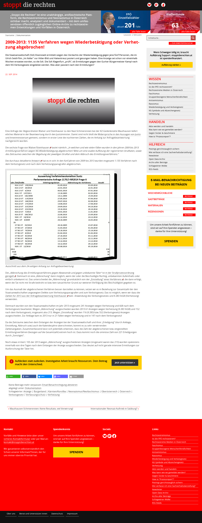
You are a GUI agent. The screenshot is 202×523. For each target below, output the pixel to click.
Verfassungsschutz (35, 394)
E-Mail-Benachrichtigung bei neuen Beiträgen (171, 182)
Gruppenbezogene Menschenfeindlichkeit (168, 97)
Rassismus (154, 103)
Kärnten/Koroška (57, 391)
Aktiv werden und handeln (161, 126)
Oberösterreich (109, 391)
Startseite (9, 35)
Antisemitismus (156, 100)
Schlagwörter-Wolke (158, 165)
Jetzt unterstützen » (125, 362)
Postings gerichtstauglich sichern (164, 149)
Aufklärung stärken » (171, 65)
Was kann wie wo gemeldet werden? (165, 129)
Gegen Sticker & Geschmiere (162, 133)
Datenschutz (57, 513)
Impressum (72, 513)
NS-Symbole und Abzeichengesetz (164, 110)
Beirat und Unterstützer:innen (33, 513)
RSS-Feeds (153, 169)
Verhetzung (54, 394)
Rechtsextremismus (158, 83)
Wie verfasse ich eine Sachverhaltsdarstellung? (170, 152)
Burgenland (40, 391)
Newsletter (154, 155)
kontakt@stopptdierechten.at (19, 442)
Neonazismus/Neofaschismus (83, 391)
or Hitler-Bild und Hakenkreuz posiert (55, 58)
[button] (13, 376)
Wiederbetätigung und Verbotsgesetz (166, 107)
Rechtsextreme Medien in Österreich (166, 90)
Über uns (11, 513)
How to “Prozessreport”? (160, 136)
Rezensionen (170, 213)
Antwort (35, 160)
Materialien (170, 207)
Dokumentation (23, 35)
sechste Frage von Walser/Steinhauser (29, 147)
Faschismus (154, 93)
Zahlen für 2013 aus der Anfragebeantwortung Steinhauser (35, 295)
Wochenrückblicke (170, 194)
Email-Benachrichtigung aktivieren (60, 384)
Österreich (125, 391)
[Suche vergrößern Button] (193, 37)
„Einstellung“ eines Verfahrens (105, 279)
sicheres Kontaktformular (17, 438)
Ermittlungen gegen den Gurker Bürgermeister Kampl (104, 61)
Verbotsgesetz (16, 394)
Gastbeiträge (170, 201)
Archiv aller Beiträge (158, 162)
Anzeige (27, 391)
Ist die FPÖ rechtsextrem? (160, 87)
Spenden (171, 241)
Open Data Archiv (157, 159)
